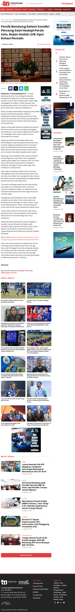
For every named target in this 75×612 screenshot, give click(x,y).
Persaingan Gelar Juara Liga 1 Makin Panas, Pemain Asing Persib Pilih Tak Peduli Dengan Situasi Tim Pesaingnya (39, 350)
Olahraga (58, 9)
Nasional (10, 9)
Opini (58, 14)
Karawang (57, 592)
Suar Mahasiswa (7, 14)
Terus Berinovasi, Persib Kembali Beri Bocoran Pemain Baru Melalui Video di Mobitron (13, 349)
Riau (61, 583)
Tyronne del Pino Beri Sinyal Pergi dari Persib (12, 399)
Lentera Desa (43, 14)
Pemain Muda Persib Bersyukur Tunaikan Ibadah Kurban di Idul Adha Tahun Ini (12, 375)
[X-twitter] (60, 602)
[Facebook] (58, 602)
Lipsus (52, 14)
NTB (61, 597)
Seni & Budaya (21, 14)
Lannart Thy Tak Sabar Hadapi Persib (38, 301)
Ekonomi (32, 9)
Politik (25, 9)
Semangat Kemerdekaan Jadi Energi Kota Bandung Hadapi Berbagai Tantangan (58, 163)
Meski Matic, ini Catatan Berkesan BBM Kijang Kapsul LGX (65, 94)
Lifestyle (40, 9)
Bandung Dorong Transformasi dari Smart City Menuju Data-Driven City (58, 220)
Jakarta (56, 583)
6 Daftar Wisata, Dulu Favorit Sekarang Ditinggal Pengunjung (65, 61)
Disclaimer (36, 598)
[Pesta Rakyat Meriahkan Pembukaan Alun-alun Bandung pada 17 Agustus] (69, 141)
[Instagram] (55, 602)
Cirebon (56, 597)
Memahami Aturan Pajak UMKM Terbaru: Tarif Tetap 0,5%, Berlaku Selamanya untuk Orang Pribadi (35, 505)
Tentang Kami (38, 583)
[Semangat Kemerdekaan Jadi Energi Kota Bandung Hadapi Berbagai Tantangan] (69, 159)
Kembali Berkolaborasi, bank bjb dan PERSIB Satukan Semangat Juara (58, 202)
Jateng (63, 585)
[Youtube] (63, 602)
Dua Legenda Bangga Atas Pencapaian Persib (10, 424)
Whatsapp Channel (9, 273)
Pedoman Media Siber (40, 589)
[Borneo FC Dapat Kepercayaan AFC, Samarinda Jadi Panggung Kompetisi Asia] (11, 521)
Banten (56, 588)
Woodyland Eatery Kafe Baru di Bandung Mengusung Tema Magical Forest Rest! (65, 83)
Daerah (18, 9)
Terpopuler (60, 50)
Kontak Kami (37, 595)
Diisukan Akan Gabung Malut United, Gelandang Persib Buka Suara (38, 400)
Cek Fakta (32, 14)
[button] (10, 88)
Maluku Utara (58, 599)
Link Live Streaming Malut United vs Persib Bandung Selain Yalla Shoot (38, 325)
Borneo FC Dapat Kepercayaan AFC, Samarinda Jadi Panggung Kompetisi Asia (35, 523)
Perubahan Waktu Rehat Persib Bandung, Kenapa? (12, 301)
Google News (24, 271)
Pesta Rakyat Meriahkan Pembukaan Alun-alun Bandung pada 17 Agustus (58, 144)
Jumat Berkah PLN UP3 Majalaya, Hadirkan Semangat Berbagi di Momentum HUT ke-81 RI (34, 468)
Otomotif (67, 9)
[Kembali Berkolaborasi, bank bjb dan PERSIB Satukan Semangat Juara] (69, 199)
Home (3, 9)
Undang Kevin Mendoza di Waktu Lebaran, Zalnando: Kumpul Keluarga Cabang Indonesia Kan (12, 325)
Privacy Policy (37, 586)
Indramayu (63, 595)
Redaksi (35, 592)
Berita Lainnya (26, 555)
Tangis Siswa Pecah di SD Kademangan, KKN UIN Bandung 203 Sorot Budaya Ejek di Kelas (35, 541)
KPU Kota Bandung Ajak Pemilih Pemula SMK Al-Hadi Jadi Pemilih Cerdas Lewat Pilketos (34, 486)
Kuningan (57, 585)
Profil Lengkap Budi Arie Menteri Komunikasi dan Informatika (65, 71)
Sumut (56, 595)
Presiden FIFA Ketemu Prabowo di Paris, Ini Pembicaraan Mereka (39, 424)
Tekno (50, 9)
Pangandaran (58, 590)
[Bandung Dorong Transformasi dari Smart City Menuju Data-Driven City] (69, 217)
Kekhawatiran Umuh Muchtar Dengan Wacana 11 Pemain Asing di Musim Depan (38, 375)
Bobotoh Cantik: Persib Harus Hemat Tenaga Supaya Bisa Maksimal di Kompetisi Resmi (20, 238)
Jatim (64, 592)
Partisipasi (67, 3)
